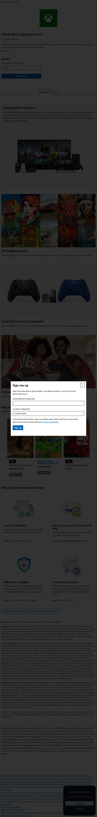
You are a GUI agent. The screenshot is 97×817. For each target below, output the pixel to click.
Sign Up (18, 427)
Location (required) (21, 409)
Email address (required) (24, 398)
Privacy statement (51, 422)
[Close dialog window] (82, 385)
